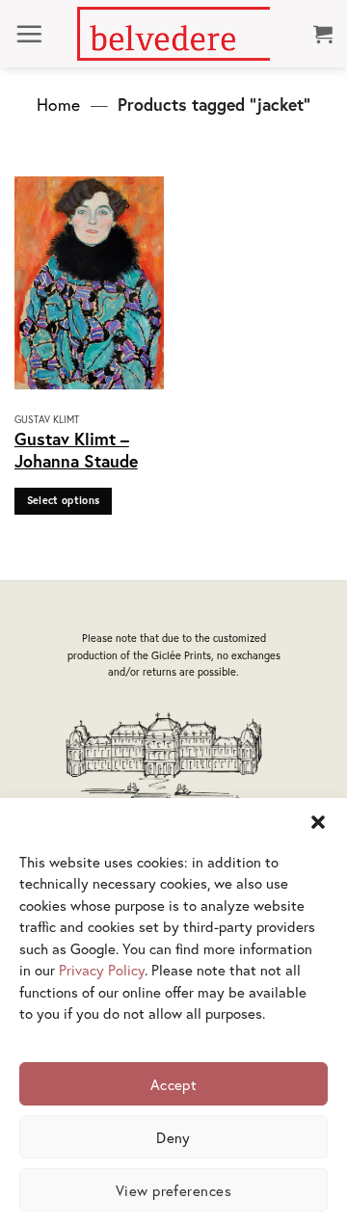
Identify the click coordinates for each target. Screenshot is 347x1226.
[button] (318, 822)
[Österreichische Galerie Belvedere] (173, 34)
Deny (173, 1137)
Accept (174, 1084)
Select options (63, 500)
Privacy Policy (102, 969)
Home (58, 104)
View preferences (173, 1190)
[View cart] (323, 34)
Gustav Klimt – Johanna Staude (76, 450)
